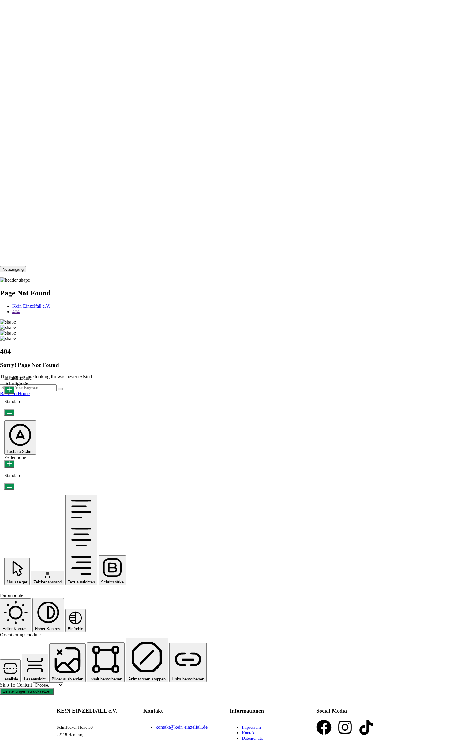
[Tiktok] (366, 727)
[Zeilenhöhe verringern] (9, 486)
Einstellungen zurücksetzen (26, 691)
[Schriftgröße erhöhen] (9, 390)
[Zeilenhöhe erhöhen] (9, 464)
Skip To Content (16, 684)
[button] (20, 437)
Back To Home (15, 393)
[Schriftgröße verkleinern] (9, 412)
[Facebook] (324, 727)
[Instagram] (345, 727)
